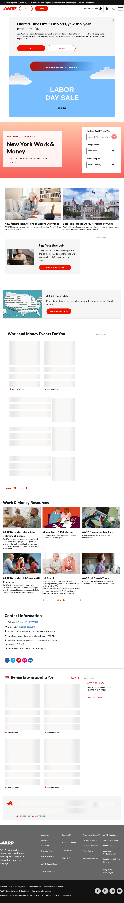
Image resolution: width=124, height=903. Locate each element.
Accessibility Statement (53, 886)
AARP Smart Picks (49, 864)
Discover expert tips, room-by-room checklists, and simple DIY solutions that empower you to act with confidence (49, 3)
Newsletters (67, 850)
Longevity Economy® (108, 871)
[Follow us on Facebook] (98, 891)
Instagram (24, 660)
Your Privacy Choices (50, 895)
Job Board (48, 578)
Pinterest (18, 660)
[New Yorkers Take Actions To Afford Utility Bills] (33, 204)
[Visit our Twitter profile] (105, 891)
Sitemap (3, 886)
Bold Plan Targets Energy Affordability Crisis (88, 223)
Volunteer (45, 845)
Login (96, 8)
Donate (44, 840)
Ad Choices (34, 895)
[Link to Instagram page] (112, 891)
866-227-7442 (31, 622)
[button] (113, 8)
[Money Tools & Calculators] (61, 517)
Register (86, 8)
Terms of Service (34, 886)
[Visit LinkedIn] (120, 891)
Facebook (7, 660)
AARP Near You (47, 871)
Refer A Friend (68, 858)
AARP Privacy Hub (17, 886)
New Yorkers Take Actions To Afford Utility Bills (32, 223)
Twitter (13, 660)
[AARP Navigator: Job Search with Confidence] (22, 563)
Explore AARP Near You (98, 131)
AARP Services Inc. (90, 858)
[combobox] (102, 136)
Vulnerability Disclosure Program (14, 895)
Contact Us (66, 835)
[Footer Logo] (13, 843)
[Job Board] (61, 563)
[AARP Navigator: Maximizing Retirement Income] (22, 517)
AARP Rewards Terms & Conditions (14, 891)
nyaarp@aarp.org (27, 626)
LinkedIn (30, 660)
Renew (62, 48)
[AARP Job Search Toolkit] (101, 563)
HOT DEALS (94, 683)
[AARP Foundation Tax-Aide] (101, 517)
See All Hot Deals (94, 697)
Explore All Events (14, 488)
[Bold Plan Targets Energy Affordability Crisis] (91, 204)
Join (31, 48)
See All (74, 678)
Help (107, 8)
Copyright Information (41, 891)
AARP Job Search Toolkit (96, 578)
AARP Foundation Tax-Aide (97, 532)
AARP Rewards (47, 856)
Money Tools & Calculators (58, 532)
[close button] (112, 20)
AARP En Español (69, 842)
